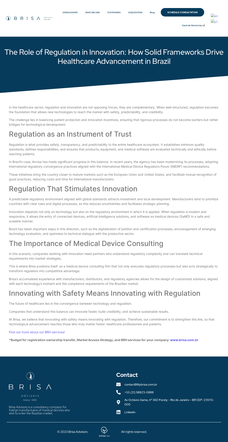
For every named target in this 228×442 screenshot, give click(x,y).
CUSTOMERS (114, 12)
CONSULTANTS (70, 12)
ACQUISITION (135, 12)
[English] (214, 15)
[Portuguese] (214, 21)
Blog (152, 12)
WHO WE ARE (92, 12)
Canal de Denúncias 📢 (193, 25)
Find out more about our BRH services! (37, 332)
